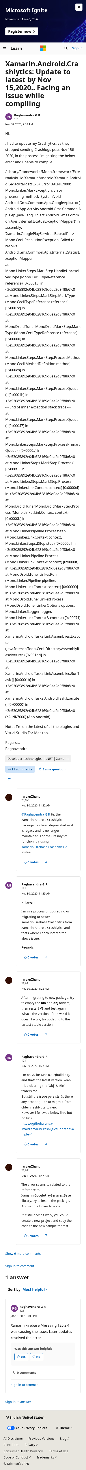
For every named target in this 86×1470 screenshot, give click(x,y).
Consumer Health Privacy (22, 1451)
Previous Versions (41, 1438)
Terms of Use (58, 1451)
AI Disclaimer (13, 1438)
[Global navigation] (4, 48)
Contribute (11, 1445)
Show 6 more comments (23, 1253)
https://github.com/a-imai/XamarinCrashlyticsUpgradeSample (47, 1128)
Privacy (30, 1445)
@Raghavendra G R (36, 814)
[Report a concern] (9, 779)
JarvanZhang (31, 796)
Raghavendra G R (27, 115)
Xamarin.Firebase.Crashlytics (42, 847)
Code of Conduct (16, 1457)
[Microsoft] (43, 48)
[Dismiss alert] (78, 7)
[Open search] (66, 48)
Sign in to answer (18, 1402)
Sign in (77, 48)
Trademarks (45, 1457)
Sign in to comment (19, 1266)
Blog (63, 1438)
